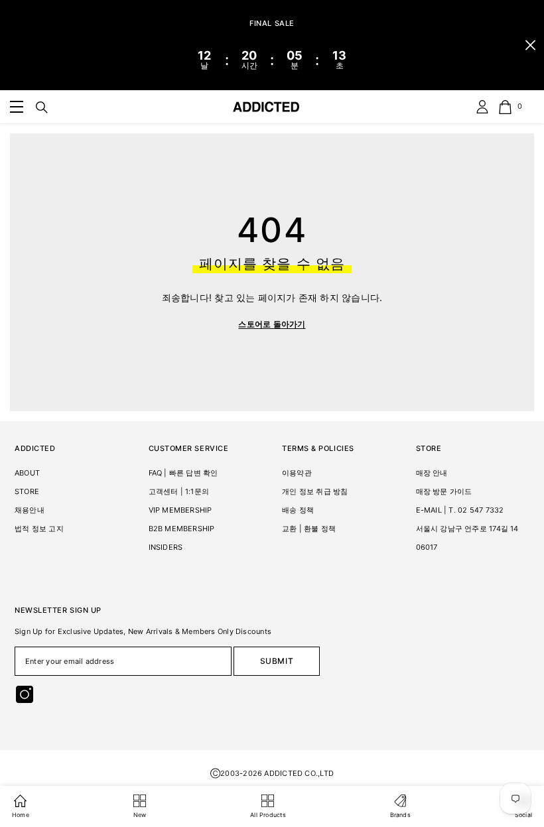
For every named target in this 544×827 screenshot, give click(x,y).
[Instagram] (24, 694)
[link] (16, 106)
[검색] (41, 107)
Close (530, 45)
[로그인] (482, 106)
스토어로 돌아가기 (271, 324)
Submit (277, 661)
